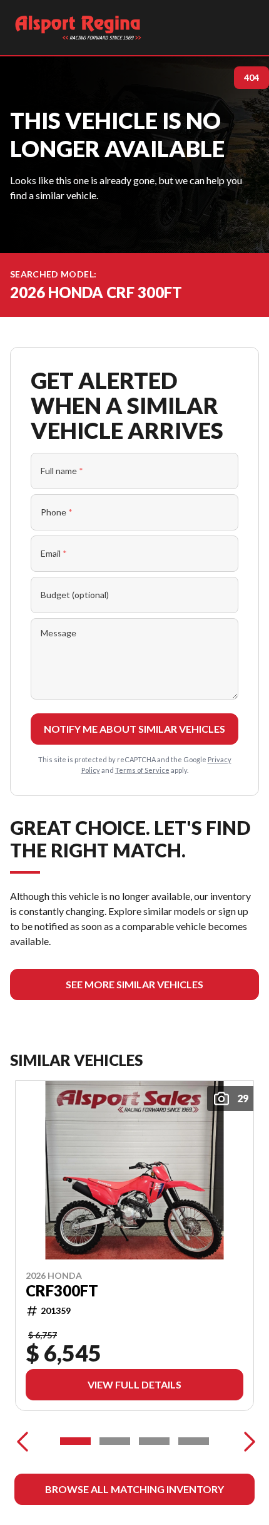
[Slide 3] (154, 1441)
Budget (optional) (75, 594)
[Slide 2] (114, 1441)
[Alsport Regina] (78, 27)
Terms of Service (142, 770)
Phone (57, 512)
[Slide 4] (193, 1441)
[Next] (246, 1441)
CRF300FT (62, 1291)
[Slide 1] (75, 1441)
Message (58, 633)
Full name (62, 470)
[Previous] (22, 1441)
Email (54, 553)
